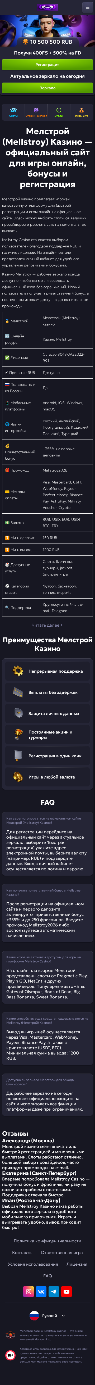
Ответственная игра (62, 1252)
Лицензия (76, 1264)
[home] (47, 7)
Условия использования (33, 1264)
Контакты (22, 1252)
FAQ (47, 1275)
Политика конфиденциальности (47, 1240)
